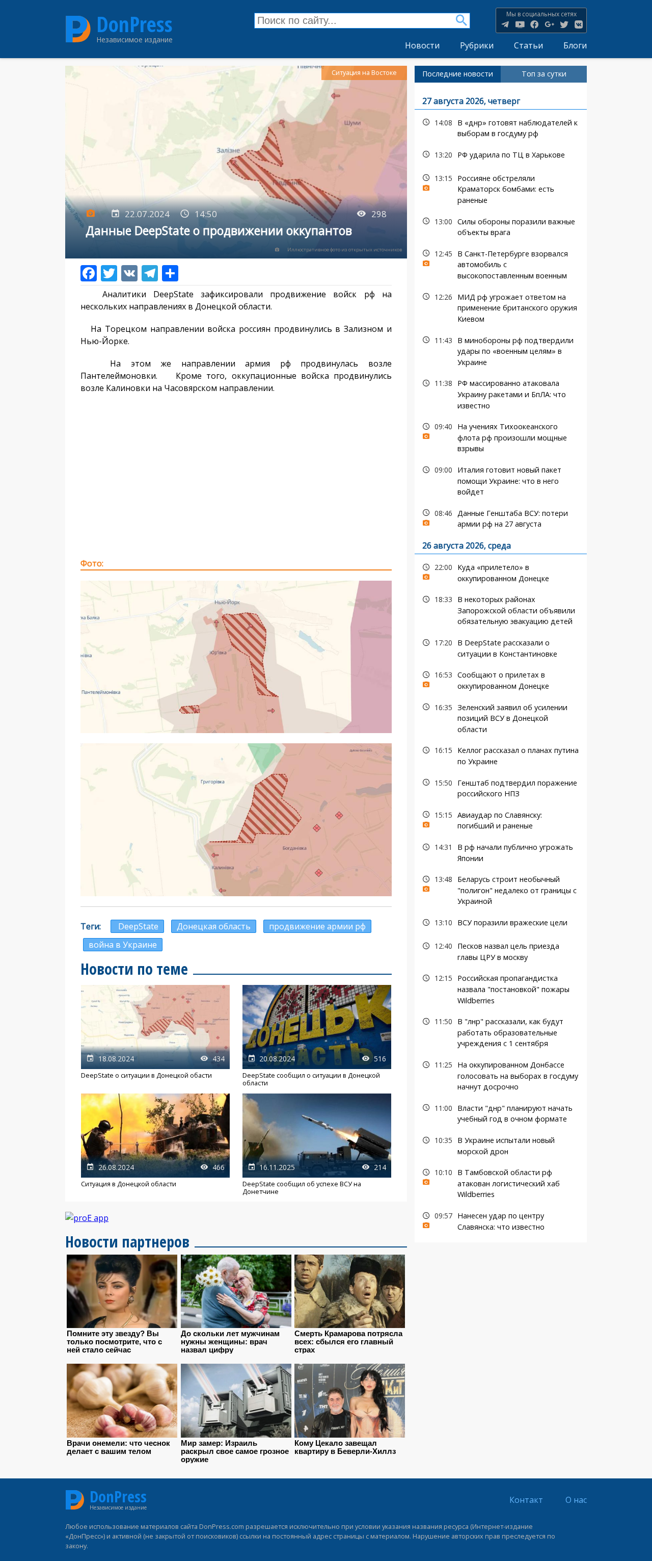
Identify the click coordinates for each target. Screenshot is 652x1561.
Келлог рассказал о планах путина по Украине (501, 754)
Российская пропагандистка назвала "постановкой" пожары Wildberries (501, 988)
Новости (422, 45)
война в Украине (123, 944)
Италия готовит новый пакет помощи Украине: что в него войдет (501, 479)
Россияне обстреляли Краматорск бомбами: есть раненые (501, 188)
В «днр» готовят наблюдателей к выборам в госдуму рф (501, 127)
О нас (576, 1499)
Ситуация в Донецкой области (155, 1145)
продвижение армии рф (317, 926)
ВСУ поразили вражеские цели (501, 922)
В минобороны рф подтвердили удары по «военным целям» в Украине (501, 350)
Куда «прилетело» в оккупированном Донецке (501, 571)
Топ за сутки (544, 74)
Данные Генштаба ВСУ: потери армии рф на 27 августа (501, 517)
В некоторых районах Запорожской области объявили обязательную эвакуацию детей (501, 609)
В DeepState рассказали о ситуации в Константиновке (501, 647)
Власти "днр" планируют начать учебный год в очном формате (501, 1112)
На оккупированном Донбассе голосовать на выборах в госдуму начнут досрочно (501, 1074)
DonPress (134, 24)
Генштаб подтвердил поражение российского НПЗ (501, 787)
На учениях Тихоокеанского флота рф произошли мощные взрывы (501, 436)
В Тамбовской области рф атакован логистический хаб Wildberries (501, 1182)
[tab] (458, 74)
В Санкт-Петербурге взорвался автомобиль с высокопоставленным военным (501, 263)
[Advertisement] (236, 475)
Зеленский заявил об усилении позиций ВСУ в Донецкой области (501, 717)
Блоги (575, 45)
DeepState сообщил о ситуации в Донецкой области (317, 1036)
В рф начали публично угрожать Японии (501, 851)
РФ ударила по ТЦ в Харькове (501, 154)
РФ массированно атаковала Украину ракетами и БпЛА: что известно (501, 393)
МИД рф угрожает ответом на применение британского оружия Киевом (501, 307)
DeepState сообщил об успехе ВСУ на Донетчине (317, 1145)
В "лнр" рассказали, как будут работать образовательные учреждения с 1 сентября (501, 1031)
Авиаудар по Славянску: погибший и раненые (501, 819)
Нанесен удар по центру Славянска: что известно (501, 1220)
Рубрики (477, 45)
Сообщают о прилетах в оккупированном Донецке (501, 679)
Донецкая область (214, 926)
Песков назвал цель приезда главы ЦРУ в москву (501, 950)
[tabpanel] (501, 663)
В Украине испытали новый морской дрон (501, 1144)
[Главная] (78, 29)
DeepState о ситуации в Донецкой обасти (155, 1036)
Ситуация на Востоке (364, 72)
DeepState (137, 926)
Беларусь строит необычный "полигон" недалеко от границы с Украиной (501, 889)
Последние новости (457, 74)
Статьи (528, 45)
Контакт (526, 1499)
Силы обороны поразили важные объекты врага (501, 226)
